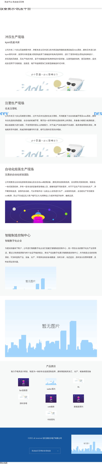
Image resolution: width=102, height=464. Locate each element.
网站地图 (3, 463)
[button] (99, 113)
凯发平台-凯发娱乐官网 (14, 2)
